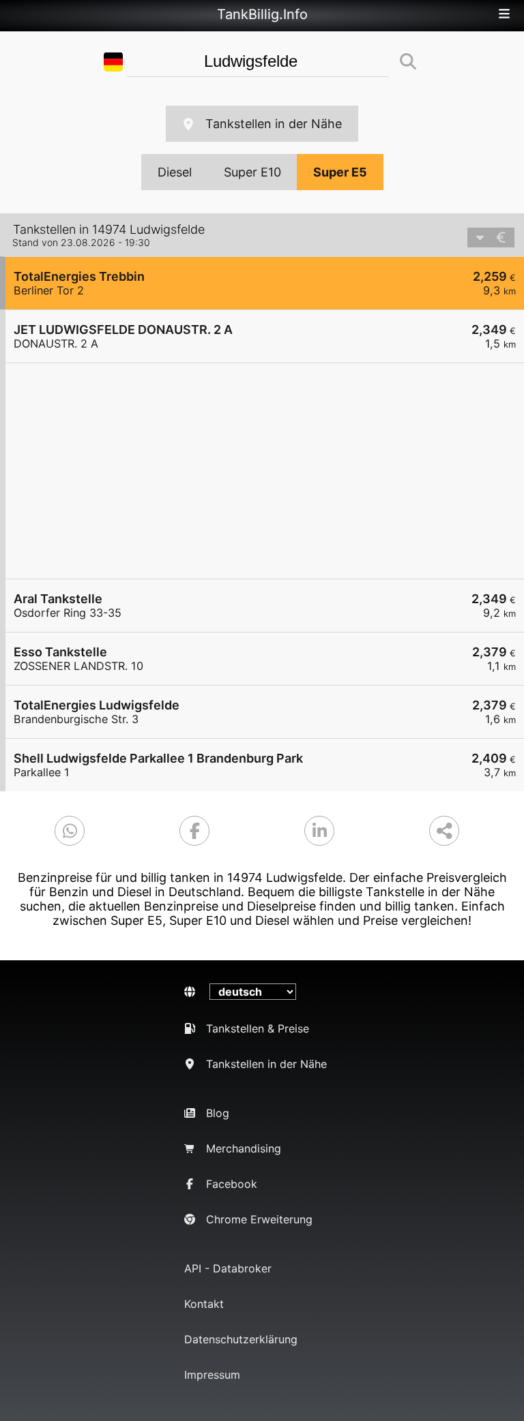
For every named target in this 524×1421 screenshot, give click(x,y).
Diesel (175, 172)
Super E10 (252, 172)
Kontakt (204, 1304)
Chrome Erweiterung (259, 1219)
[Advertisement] (265, 471)
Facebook (231, 1184)
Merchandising (243, 1148)
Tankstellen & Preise (257, 1028)
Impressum (212, 1374)
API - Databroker (228, 1268)
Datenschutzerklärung (240, 1339)
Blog (217, 1113)
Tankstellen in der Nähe (273, 124)
